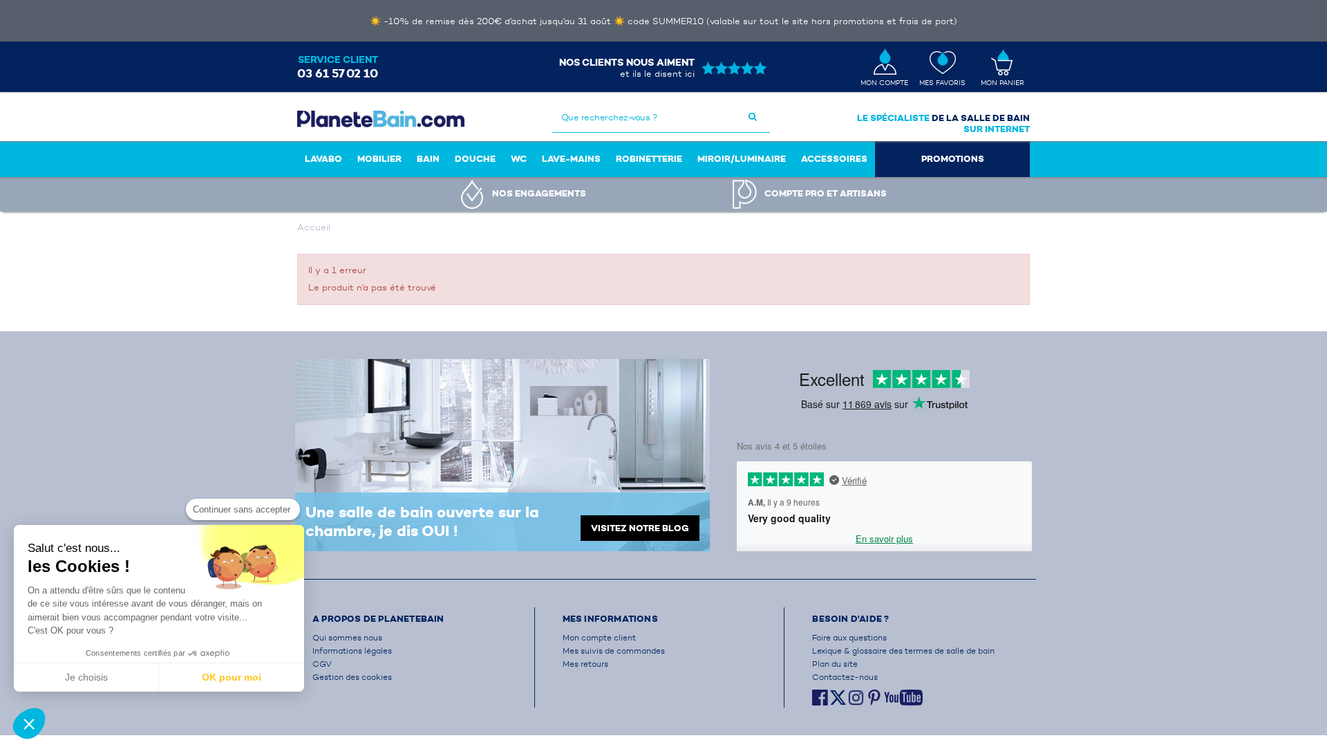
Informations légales (352, 650)
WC (519, 159)
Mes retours (585, 663)
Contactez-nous (845, 677)
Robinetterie (649, 159)
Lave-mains (571, 159)
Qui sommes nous (347, 637)
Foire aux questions (849, 637)
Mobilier (379, 159)
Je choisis (86, 677)
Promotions (952, 159)
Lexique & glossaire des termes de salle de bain (903, 650)
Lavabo (323, 159)
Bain (428, 159)
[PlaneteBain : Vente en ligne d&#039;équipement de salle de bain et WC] (380, 119)
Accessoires (834, 159)
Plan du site (835, 663)
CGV (322, 663)
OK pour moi (231, 677)
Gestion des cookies (352, 677)
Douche (475, 159)
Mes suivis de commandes (614, 650)
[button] (29, 723)
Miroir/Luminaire (741, 159)
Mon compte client (599, 637)
